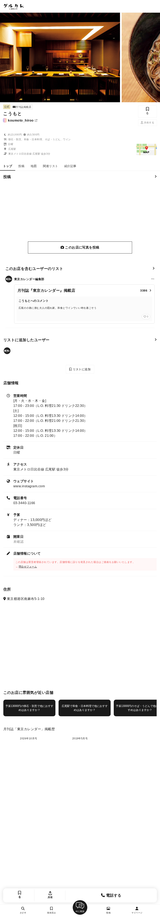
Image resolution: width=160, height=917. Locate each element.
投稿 (21, 166)
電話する (113, 895)
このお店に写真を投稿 (81, 247)
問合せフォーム (28, 566)
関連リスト (50, 166)
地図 (34, 166)
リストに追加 (81, 369)
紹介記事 (70, 166)
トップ (7, 166)
